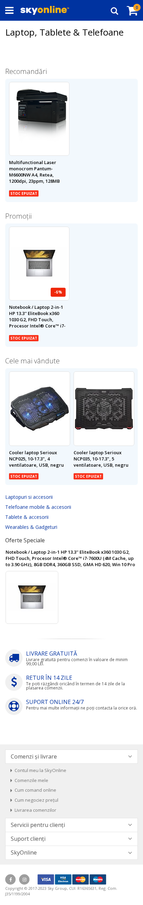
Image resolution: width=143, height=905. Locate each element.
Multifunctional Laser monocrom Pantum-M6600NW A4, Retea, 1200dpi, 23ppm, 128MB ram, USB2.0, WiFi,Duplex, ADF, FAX (37, 178)
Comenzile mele (31, 780)
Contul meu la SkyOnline (40, 770)
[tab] (71, 757)
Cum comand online (35, 790)
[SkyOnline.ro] (44, 10)
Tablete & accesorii (27, 517)
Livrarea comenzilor (35, 810)
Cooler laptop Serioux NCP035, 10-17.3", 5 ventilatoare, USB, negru (101, 458)
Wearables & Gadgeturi (31, 527)
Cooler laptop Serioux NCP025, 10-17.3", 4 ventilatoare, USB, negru (36, 458)
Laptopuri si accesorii (29, 497)
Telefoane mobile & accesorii (38, 507)
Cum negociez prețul (36, 800)
